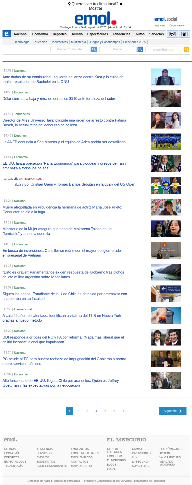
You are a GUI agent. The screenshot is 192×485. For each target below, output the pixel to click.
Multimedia (78, 42)
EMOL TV (43, 457)
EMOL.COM (114, 456)
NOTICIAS (10, 448)
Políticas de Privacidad (66, 480)
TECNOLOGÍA (13, 465)
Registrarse (176, 25)
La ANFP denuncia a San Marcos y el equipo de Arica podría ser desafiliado (64, 142)
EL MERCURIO (116, 460)
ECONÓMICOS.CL (171, 448)
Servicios (156, 34)
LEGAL (111, 468)
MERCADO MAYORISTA (167, 463)
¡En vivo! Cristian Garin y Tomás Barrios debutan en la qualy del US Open (75, 184)
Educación (40, 42)
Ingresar (160, 25)
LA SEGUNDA (140, 461)
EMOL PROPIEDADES (85, 453)
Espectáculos (97, 34)
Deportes (59, 34)
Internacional (23, 309)
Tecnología (22, 42)
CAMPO (137, 448)
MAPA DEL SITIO (81, 465)
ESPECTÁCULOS (15, 461)
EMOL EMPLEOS (81, 457)
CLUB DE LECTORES (114, 450)
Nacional (21, 34)
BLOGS (111, 464)
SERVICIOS (44, 453)
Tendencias (121, 34)
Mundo (77, 34)
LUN (135, 457)
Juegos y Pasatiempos (104, 42)
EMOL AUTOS (80, 448)
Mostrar (95, 8)
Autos (140, 34)
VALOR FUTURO (170, 457)
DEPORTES (11, 457)
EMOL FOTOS (46, 461)
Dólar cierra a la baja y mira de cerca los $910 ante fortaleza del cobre (59, 98)
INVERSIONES (141, 453)
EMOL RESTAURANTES (52, 465)
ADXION (165, 453)
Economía (40, 34)
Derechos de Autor (39, 480)
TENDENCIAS (45, 448)
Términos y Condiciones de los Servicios (107, 480)
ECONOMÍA (11, 453)
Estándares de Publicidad (149, 480)
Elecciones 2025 (134, 42)
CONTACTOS (79, 461)
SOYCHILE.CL (141, 465)
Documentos (59, 42)
